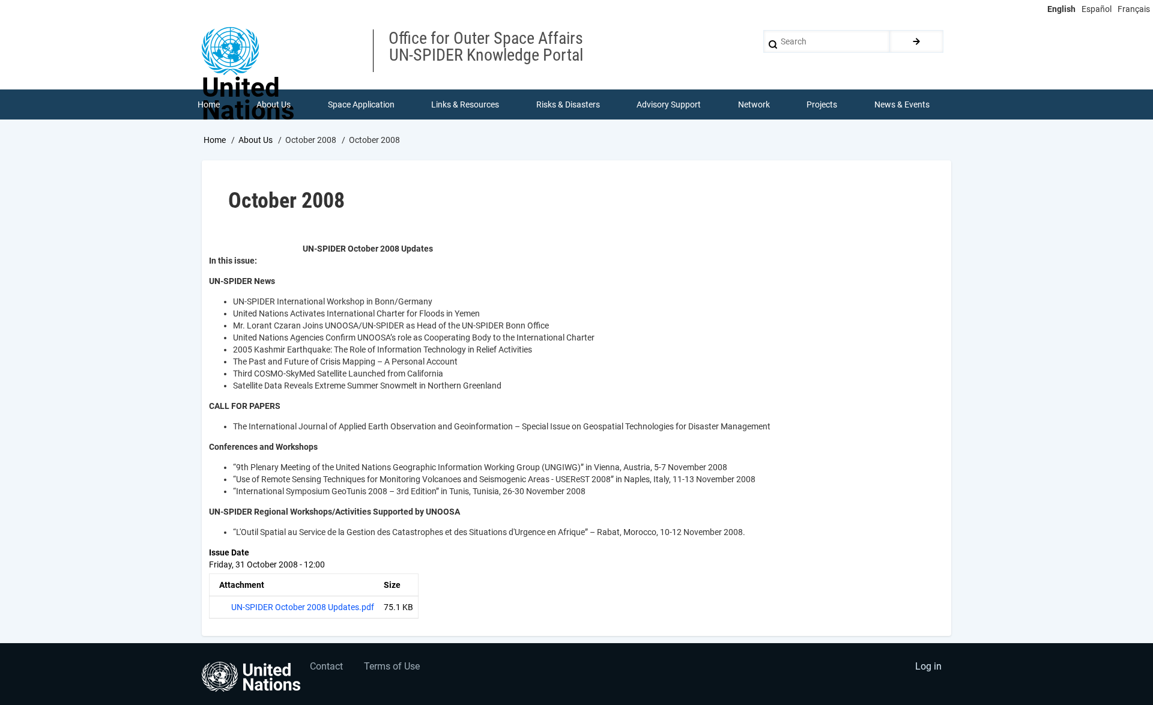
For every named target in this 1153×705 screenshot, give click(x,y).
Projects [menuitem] (821, 104)
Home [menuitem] (209, 104)
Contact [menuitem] (326, 666)
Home (215, 140)
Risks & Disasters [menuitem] (568, 104)
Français (1134, 9)
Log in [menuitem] (928, 666)
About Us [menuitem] (273, 104)
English (1061, 9)
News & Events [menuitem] (902, 104)
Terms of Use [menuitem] (392, 666)
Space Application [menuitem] (361, 104)
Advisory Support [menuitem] (669, 104)
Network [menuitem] (754, 104)
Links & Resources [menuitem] (465, 104)
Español (1097, 9)
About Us (255, 140)
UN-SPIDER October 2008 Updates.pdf (302, 607)
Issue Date (229, 552)
